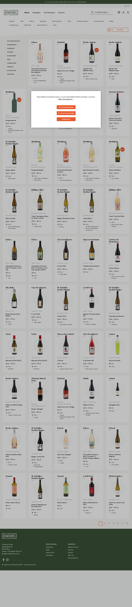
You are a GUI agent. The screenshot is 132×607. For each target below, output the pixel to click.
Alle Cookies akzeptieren (66, 107)
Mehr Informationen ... (66, 99)
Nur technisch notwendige (66, 113)
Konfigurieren (66, 119)
